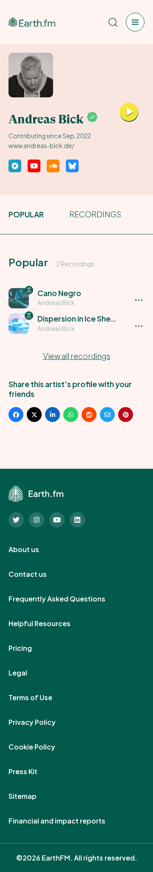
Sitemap (31, 796)
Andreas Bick (56, 302)
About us (33, 549)
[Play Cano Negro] (128, 112)
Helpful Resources (48, 623)
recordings (95, 214)
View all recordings (76, 356)
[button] (76, 298)
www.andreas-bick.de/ (41, 145)
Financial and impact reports (66, 821)
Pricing (29, 648)
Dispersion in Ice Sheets (79, 318)
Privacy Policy (41, 722)
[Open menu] (135, 22)
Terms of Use (39, 697)
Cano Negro (59, 293)
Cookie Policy (41, 747)
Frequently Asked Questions (66, 599)
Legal (27, 673)
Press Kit (32, 772)
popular (26, 214)
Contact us (36, 574)
